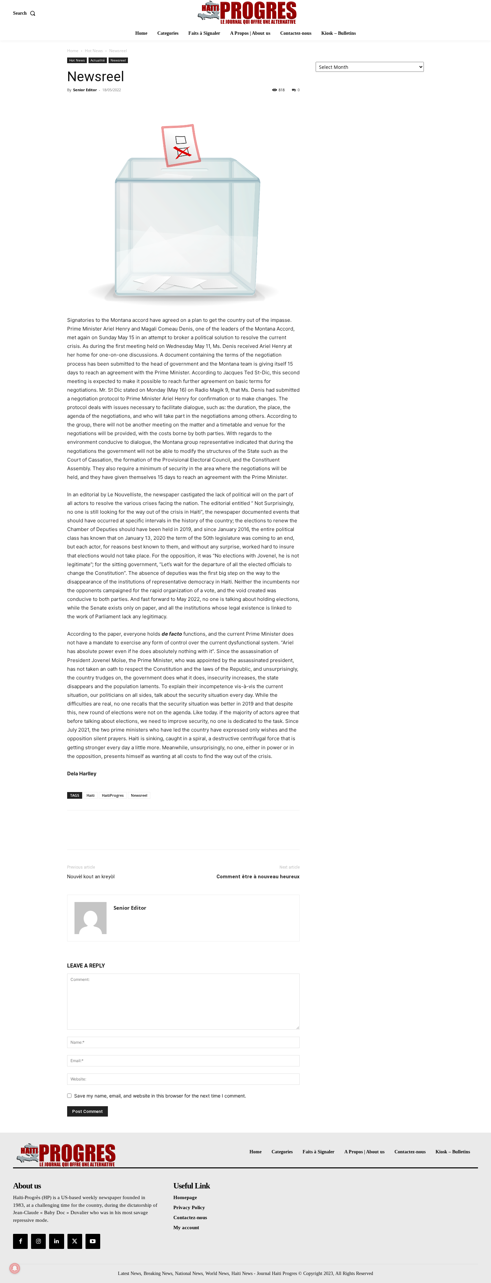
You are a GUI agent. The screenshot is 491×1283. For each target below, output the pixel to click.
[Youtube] (93, 1241)
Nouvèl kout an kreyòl (91, 877)
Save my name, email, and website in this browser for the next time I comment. (160, 1096)
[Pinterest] (104, 105)
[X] (89, 105)
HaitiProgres (113, 795)
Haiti (91, 795)
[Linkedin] (56, 1241)
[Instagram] (38, 1241)
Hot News (94, 50)
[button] (25, 13)
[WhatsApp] (120, 105)
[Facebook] (73, 105)
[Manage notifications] (14, 1268)
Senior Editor (85, 89)
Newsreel (118, 60)
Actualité (98, 60)
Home (72, 50)
